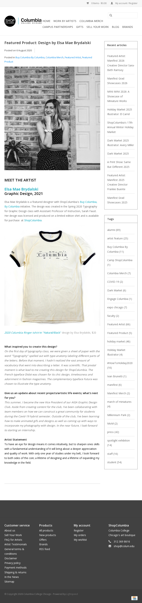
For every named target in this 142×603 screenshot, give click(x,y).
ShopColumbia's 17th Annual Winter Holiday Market (120, 127)
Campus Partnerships (58, 27)
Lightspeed (72, 594)
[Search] (111, 15)
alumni (114, 230)
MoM (112, 423)
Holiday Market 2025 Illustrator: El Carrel (119, 112)
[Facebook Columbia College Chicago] (68, 509)
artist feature (117, 238)
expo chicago (117, 307)
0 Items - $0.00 (99, 3)
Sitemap (9, 581)
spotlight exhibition (118, 443)
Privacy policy (12, 563)
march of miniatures (119, 404)
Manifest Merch (118, 393)
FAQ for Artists (13, 539)
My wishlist (80, 539)
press (113, 432)
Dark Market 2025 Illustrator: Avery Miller (120, 143)
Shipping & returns (15, 572)
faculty (113, 316)
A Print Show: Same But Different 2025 (119, 164)
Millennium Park (118, 415)
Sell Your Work (98, 27)
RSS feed (44, 549)
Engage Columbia (119, 299)
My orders (80, 535)
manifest (114, 385)
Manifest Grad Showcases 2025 (117, 200)
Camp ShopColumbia (119, 262)
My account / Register (126, 3)
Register (79, 530)
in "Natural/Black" (32, 332)
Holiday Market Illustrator (116, 352)
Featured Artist (73, 57)
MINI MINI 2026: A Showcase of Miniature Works (118, 96)
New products (47, 535)
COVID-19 (115, 281)
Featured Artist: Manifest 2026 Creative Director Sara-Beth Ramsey (121, 63)
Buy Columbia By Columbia (30, 57)
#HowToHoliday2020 (120, 365)
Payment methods (15, 567)
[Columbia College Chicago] (22, 21)
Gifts (79, 27)
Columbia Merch (91, 21)
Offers (43, 539)
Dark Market (116, 290)
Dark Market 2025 (118, 153)
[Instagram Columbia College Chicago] (74, 509)
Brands (127, 27)
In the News (11, 577)
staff (112, 453)
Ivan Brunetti (116, 376)
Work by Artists (64, 21)
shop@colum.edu (124, 546)
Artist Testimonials (15, 544)
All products (46, 530)
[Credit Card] (134, 597)
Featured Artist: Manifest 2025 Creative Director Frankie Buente (117, 182)
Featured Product (119, 333)
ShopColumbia (33, 220)
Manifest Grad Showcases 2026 (117, 81)
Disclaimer (10, 558)
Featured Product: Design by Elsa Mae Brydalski (47, 42)
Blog (115, 27)
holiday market (118, 341)
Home (46, 21)
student (114, 462)
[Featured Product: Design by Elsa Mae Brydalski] (52, 120)
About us (9, 530)
